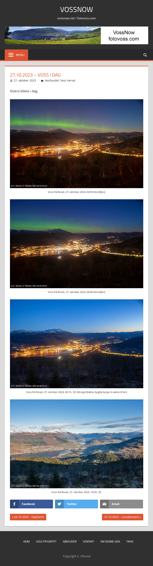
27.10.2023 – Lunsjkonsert (121, 517)
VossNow (76, 9)
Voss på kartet (46, 541)
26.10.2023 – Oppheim (29, 517)
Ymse (129, 541)
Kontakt (88, 541)
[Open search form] (145, 54)
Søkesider (70, 541)
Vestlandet (52, 80)
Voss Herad (67, 80)
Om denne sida (110, 541)
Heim (26, 541)
